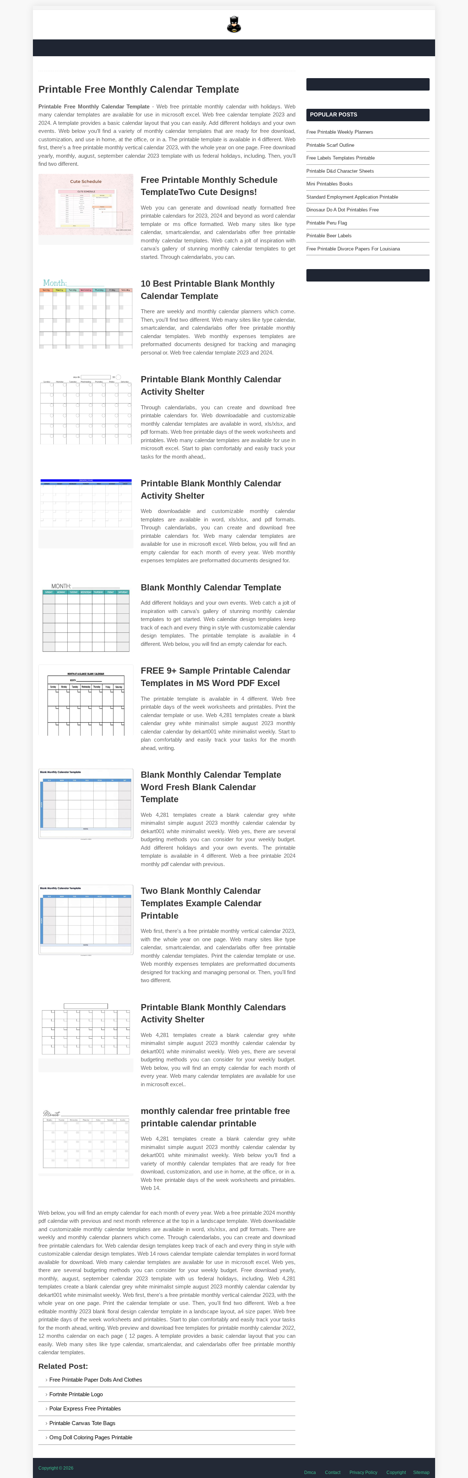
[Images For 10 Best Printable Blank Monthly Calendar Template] (85, 313)
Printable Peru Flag (326, 223)
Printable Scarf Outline (330, 145)
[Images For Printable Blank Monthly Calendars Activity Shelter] (85, 1036)
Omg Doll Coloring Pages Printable (90, 1437)
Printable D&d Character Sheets (340, 171)
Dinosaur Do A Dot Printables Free (342, 209)
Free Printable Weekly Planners (339, 132)
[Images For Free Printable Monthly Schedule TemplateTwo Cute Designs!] (85, 209)
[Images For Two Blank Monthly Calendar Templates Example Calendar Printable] (85, 920)
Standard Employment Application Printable (352, 197)
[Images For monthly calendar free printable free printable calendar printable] (85, 1140)
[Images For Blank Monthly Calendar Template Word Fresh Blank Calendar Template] (85, 804)
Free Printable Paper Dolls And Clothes (95, 1379)
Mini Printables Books (329, 184)
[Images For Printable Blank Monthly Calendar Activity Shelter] (85, 408)
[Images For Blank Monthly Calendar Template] (85, 616)
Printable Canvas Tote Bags (82, 1423)
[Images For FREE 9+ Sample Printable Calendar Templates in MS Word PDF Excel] (85, 700)
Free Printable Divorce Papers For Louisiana (353, 249)
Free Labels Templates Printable (340, 158)
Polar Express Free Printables (85, 1408)
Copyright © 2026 (55, 1468)
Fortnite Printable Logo (76, 1394)
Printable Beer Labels (329, 235)
